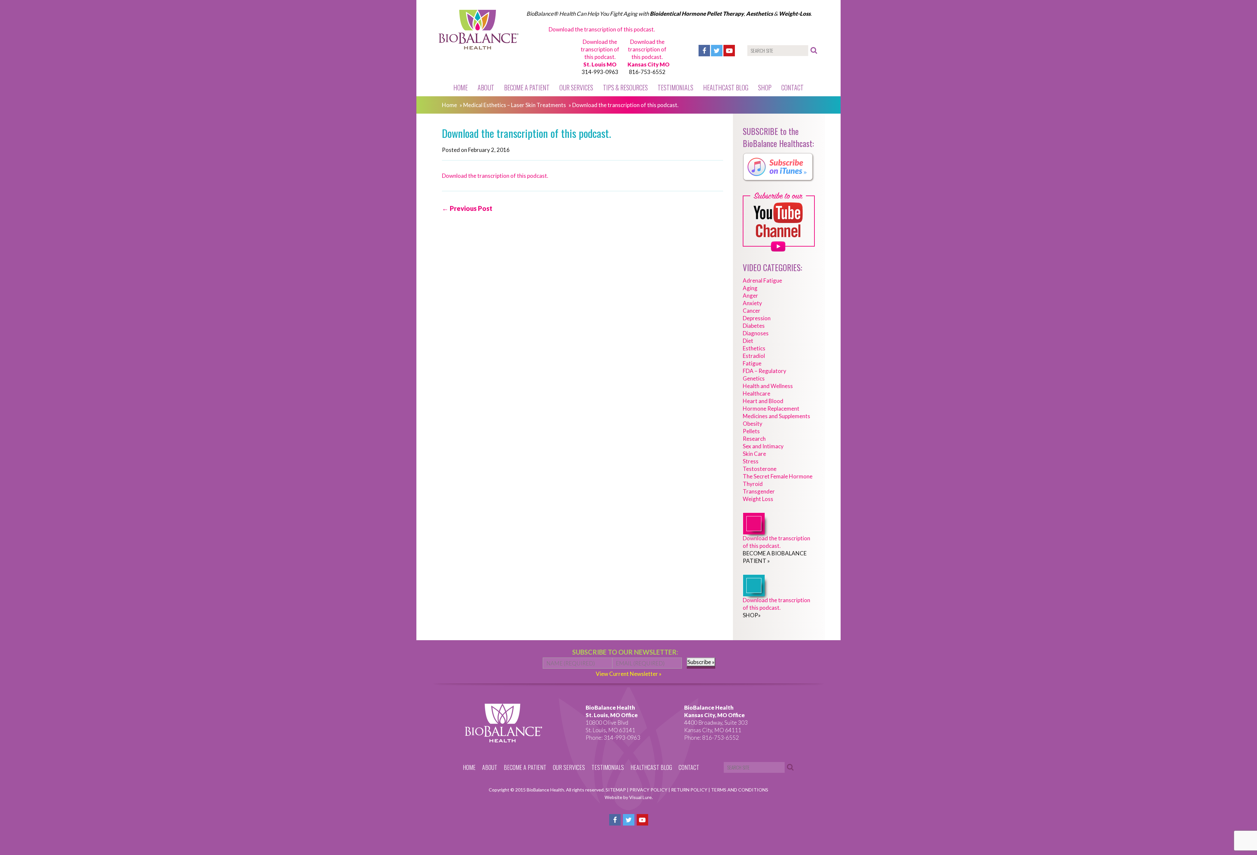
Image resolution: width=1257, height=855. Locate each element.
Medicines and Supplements (776, 416)
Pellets (751, 431)
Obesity (752, 423)
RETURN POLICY (689, 789)
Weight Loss (758, 498)
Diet (748, 340)
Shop (765, 87)
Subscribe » (701, 662)
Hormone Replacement (771, 408)
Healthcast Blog (725, 87)
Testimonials (675, 87)
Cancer (751, 310)
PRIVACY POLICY (648, 789)
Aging (750, 288)
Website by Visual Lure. (629, 797)
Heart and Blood (763, 401)
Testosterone (759, 468)
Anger (750, 295)
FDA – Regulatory (764, 370)
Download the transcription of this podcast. (602, 29)
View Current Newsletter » (629, 673)
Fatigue (752, 363)
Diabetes (754, 325)
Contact (792, 87)
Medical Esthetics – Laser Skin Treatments (514, 105)
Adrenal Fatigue (762, 280)
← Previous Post (467, 208)
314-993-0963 (600, 71)
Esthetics (754, 348)
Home (460, 87)
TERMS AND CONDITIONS (739, 789)
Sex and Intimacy (763, 446)
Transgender (759, 491)
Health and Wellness (768, 385)
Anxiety (752, 303)
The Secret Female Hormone (777, 476)
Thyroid (753, 483)
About (486, 87)
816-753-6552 (647, 71)
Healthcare (756, 393)
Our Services (576, 87)
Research (754, 438)
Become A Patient (527, 87)
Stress (750, 461)
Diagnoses (756, 333)
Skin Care (754, 453)
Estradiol (754, 355)
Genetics (754, 378)
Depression (757, 318)
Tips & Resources (625, 87)
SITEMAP (616, 789)
